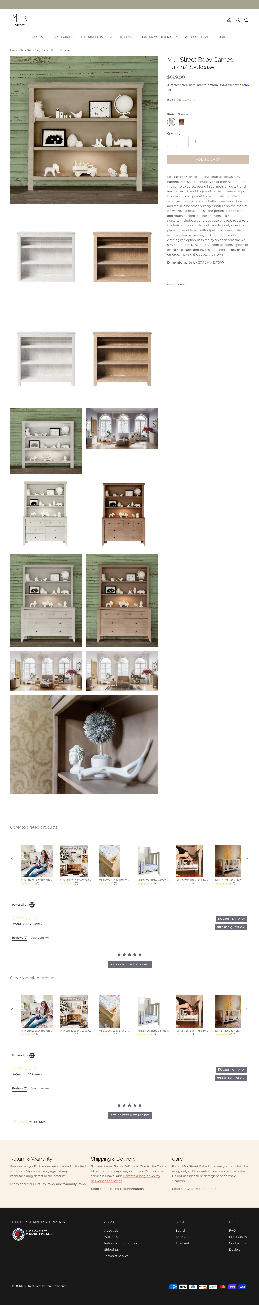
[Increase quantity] (195, 142)
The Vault (183, 1243)
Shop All (182, 1237)
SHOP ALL (39, 36)
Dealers (234, 1249)
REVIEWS (126, 36)
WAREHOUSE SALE (197, 36)
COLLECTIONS (63, 36)
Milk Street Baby (31, 1285)
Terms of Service (116, 1256)
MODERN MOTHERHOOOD (158, 36)
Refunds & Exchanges (120, 1243)
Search (181, 1230)
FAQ (232, 1230)
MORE (222, 36)
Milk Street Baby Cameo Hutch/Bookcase (46, 50)
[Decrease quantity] (172, 142)
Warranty (111, 1237)
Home (14, 50)
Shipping (111, 1249)
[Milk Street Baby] (19, 20)
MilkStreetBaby (183, 100)
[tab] (19, 938)
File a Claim (238, 1237)
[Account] (228, 19)
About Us (111, 1230)
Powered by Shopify (54, 1285)
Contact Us (237, 1243)
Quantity (173, 133)
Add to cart (208, 160)
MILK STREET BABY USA (96, 36)
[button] (12, 858)
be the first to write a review (130, 964)
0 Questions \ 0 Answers (27, 923)
